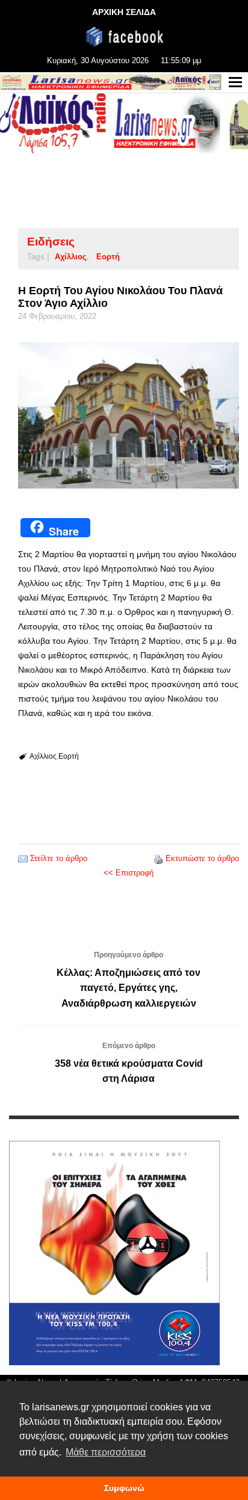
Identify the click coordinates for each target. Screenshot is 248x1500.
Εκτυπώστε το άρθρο (202, 858)
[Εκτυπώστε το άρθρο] (158, 858)
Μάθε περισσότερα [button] (106, 1452)
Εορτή (108, 256)
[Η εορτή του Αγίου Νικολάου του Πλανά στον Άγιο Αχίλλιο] (128, 415)
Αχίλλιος (71, 256)
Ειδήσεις (51, 241)
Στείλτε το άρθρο (58, 858)
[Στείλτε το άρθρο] (23, 858)
